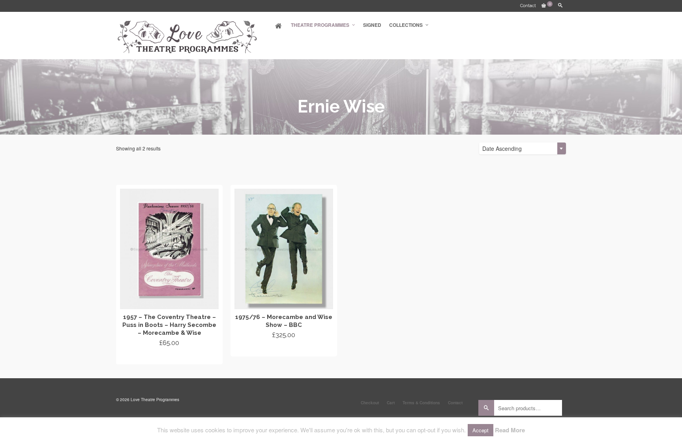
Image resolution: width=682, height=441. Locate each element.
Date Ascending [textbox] (502, 148)
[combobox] (522, 148)
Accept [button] (480, 430)
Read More (510, 430)
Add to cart (169, 357)
